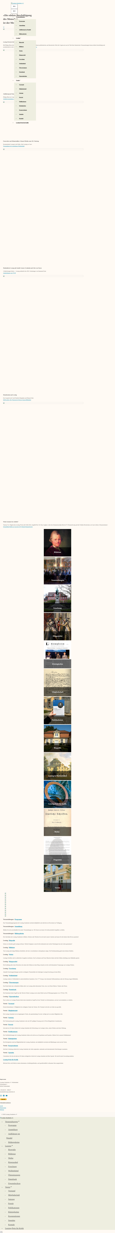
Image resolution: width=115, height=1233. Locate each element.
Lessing (18, 38)
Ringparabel (22, 55)
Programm (22, 21)
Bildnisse (21, 46)
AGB (1, 1106)
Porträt (21, 97)
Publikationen (22, 101)
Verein (18, 80)
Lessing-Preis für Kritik (22, 122)
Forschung (22, 59)
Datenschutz (3, 1107)
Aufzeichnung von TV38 (9, 273)
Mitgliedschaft (22, 89)
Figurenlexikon (23, 76)
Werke (21, 50)
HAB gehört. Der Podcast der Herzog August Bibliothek (17, 400)
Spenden (21, 114)
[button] (57, 543)
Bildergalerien (22, 34)
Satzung (21, 93)
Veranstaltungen (20, 17)
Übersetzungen (23, 67)
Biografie (21, 42)
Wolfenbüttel (22, 63)
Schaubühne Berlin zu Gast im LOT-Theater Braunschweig (18, 526)
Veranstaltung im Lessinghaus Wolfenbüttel (13, 146)
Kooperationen (23, 110)
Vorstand (21, 84)
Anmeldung (22, 25)
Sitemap (2, 1109)
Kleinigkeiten (22, 105)
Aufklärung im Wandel (25, 29)
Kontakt (21, 118)
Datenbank (22, 72)
